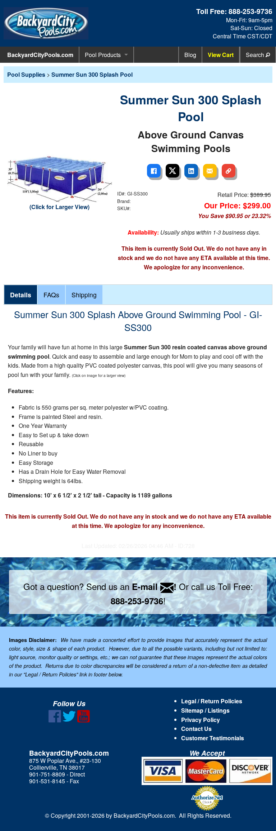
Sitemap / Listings (205, 710)
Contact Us (196, 728)
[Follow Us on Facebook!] (55, 720)
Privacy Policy (200, 720)
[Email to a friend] (210, 171)
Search (256, 55)
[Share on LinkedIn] (191, 171)
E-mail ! (154, 586)
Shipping (84, 294)
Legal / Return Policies (211, 701)
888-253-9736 (250, 11)
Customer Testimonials (212, 738)
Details (20, 294)
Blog (190, 55)
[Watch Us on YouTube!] (83, 720)
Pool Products (103, 55)
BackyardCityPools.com (40, 55)
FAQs (51, 294)
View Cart (221, 55)
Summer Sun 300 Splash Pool (92, 74)
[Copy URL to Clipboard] (228, 171)
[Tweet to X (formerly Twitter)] (172, 171)
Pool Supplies (26, 74)
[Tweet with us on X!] (69, 720)
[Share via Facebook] (154, 171)
